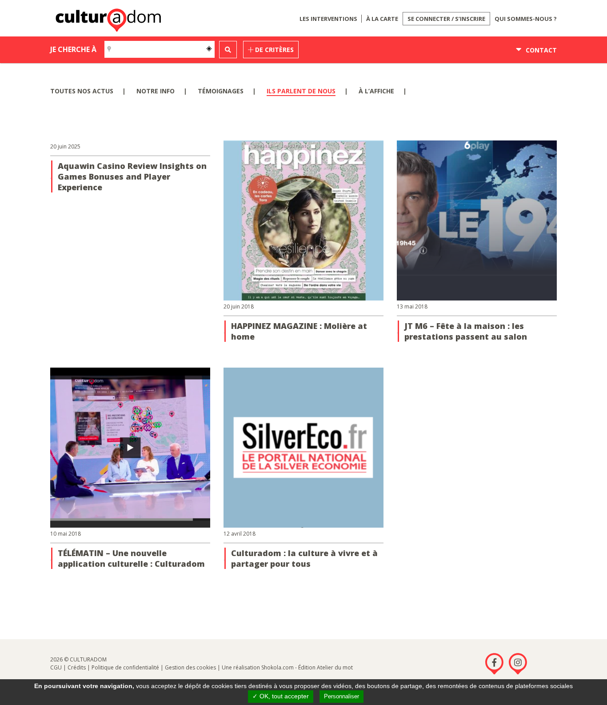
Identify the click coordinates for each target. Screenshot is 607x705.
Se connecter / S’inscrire (446, 19)
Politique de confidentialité (125, 667)
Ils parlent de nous (301, 91)
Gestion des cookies (190, 667)
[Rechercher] (228, 49)
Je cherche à (73, 49)
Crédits (77, 667)
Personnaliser (341, 696)
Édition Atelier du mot (325, 667)
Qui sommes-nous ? (526, 19)
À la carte (382, 19)
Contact (540, 50)
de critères (273, 49)
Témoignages (221, 91)
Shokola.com (277, 667)
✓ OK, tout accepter (280, 696)
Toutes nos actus (81, 91)
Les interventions (328, 19)
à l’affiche (376, 91)
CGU (56, 667)
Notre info (155, 91)
